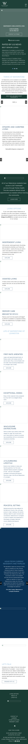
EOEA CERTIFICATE (21, 739)
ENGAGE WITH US (9, 681)
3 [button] (16, 68)
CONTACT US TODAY (14, 34)
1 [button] (12, 68)
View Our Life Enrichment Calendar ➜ (14, 97)
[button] (2, 102)
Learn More (14, 199)
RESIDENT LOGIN (14, 721)
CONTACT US (14, 716)
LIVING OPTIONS (14, 693)
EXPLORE (8, 368)
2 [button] (14, 68)
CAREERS (14, 718)
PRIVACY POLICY (10, 739)
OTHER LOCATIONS (14, 720)
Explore (7, 257)
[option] (14, 53)
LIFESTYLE (14, 697)
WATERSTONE (11, 737)
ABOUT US (14, 695)
